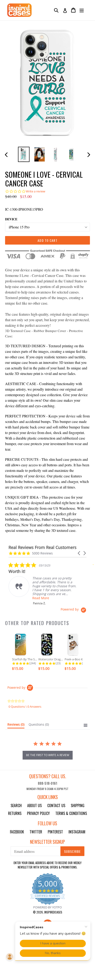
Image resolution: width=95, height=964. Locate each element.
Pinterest (55, 832)
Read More (40, 598)
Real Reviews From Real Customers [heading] (43, 547)
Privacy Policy (38, 813)
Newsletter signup (47, 841)
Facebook (17, 832)
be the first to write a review (47, 755)
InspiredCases (53, 912)
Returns (14, 813)
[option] (24, 154)
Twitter (36, 832)
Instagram (76, 832)
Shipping (77, 805)
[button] (79, 553)
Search (16, 805)
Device (11, 219)
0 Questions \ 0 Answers (25, 706)
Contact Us (56, 805)
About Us (34, 805)
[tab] (15, 725)
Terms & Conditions (71, 813)
